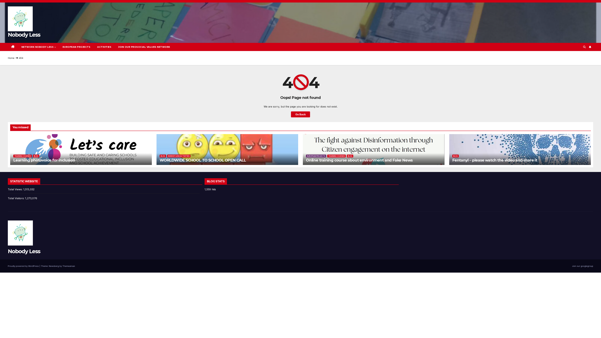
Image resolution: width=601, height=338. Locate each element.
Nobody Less (24, 34)
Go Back (300, 114)
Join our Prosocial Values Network (144, 47)
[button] (584, 47)
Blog (36, 156)
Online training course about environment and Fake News (359, 160)
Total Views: (15, 189)
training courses (22, 156)
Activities (104, 47)
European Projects (76, 47)
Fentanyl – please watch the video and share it (494, 160)
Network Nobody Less (37, 47)
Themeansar (68, 266)
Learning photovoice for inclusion (44, 160)
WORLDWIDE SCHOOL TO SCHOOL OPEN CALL (203, 160)
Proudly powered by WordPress (23, 266)
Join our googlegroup (582, 266)
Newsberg (54, 266)
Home (11, 57)
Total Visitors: (16, 198)
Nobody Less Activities (179, 156)
